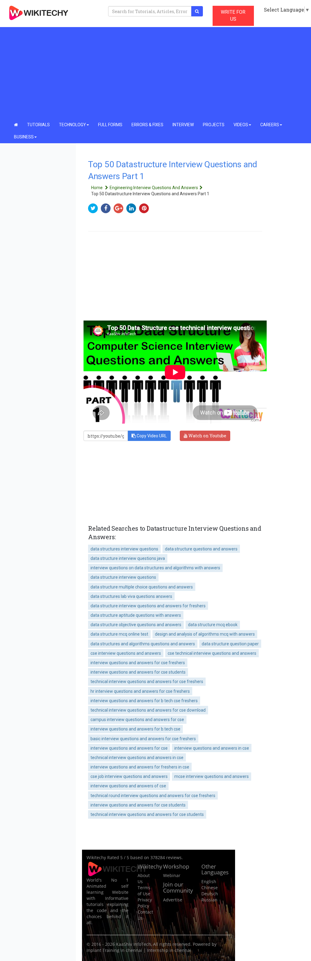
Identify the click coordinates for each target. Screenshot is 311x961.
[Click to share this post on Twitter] (94, 208)
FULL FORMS (110, 124)
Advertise (172, 900)
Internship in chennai (169, 950)
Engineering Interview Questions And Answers (154, 187)
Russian (209, 900)
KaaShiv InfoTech (133, 944)
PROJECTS (213, 124)
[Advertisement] (155, 73)
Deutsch (209, 894)
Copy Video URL (151, 435)
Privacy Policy (145, 903)
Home (97, 187)
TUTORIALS (38, 124)
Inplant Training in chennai (114, 950)
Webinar (171, 875)
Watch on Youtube (206, 436)
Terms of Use (144, 891)
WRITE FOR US (233, 15)
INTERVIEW (183, 124)
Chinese (209, 887)
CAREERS (269, 124)
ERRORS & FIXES (147, 124)
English (208, 881)
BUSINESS (24, 136)
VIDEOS (241, 124)
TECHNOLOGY (72, 124)
